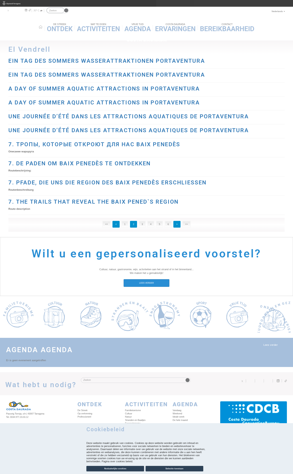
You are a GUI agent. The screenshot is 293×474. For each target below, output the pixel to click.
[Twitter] (8, 10)
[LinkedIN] (26, 10)
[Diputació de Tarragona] (146, 3)
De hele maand (180, 420)
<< (106, 224)
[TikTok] (30, 10)
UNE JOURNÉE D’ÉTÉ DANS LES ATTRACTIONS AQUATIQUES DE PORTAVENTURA (128, 116)
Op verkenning (85, 413)
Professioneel (84, 416)
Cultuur (128, 413)
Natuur (128, 416)
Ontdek (90, 404)
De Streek (83, 410)
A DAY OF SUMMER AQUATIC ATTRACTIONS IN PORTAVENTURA (104, 88)
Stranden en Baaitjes (135, 420)
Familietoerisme (133, 410)
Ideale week (178, 416)
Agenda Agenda (39, 350)
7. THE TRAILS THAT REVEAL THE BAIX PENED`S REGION (93, 201)
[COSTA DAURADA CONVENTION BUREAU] (253, 415)
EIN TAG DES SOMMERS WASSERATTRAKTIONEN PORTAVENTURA (106, 61)
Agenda (185, 404)
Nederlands (277, 11)
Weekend (177, 413)
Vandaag (177, 410)
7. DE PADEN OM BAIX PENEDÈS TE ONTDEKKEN (79, 163)
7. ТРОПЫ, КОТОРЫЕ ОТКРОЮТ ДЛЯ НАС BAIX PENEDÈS (94, 144)
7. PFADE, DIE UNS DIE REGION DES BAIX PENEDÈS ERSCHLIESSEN (107, 182)
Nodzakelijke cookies (115, 468)
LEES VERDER (146, 283)
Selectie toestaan (174, 468)
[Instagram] (21, 10)
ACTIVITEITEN (146, 404)
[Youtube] (17, 10)
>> (186, 224)
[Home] (146, 26)
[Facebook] (12, 10)
